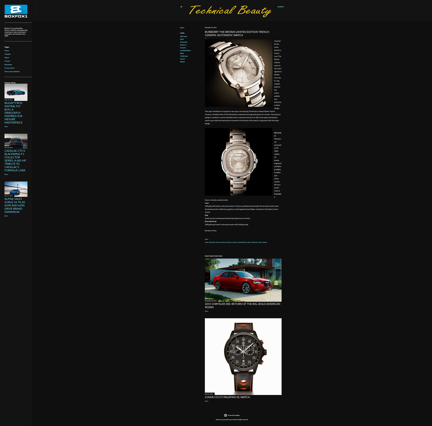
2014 (182, 39)
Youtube (7, 54)
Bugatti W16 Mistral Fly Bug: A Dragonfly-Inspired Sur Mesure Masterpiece (13, 112)
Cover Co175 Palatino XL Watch (227, 397)
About (6, 57)
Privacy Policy (9, 68)
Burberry (183, 45)
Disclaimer (8, 64)
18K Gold (183, 36)
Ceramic (183, 48)
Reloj (182, 53)
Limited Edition (185, 50)
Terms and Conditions (12, 71)
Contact (7, 61)
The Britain (184, 56)
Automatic (184, 42)
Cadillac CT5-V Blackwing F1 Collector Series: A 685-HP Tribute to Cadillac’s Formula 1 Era (15, 160)
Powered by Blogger (234, 415)
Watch (182, 62)
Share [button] (182, 28)
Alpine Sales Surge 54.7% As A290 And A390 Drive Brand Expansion (14, 205)
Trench (182, 59)
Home (6, 51)
